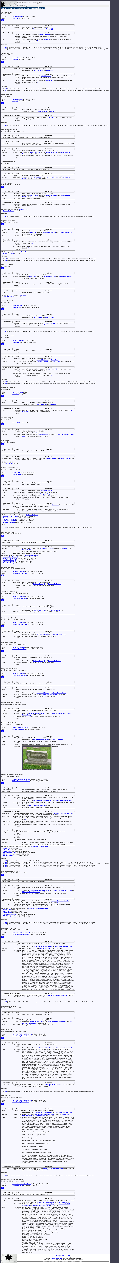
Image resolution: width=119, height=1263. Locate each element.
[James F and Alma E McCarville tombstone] (37, 767)
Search (27, 8)
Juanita (8, 253)
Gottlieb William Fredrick (21, 779)
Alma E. (18, 729)
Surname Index (11, 8)
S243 (6, 258)
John (16, 472)
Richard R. (9, 520)
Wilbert (7, 848)
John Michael (10, 518)
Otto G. (17, 305)
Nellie (32, 276)
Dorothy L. (9, 296)
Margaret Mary (10, 516)
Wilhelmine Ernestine (21, 781)
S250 (6, 216)
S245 (6, 527)
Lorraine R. (9, 519)
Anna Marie (40, 1115)
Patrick (17, 16)
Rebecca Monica (46, 548)
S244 (6, 863)
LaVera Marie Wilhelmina (44, 1114)
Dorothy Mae (45, 948)
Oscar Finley (35, 152)
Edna (6, 849)
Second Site (56, 1261)
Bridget (15, 18)
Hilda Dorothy (37, 805)
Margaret (17, 474)
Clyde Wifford (35, 177)
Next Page (41, 8)
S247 (6, 47)
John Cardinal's (51, 1261)
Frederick (47, 490)
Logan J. (18, 340)
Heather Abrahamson (56, 1258)
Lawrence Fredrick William (39, 890)
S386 (6, 861)
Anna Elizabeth (65, 232)
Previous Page (34, 8)
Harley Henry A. (9, 852)
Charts (18, 8)
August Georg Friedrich (21, 1184)
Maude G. (33, 195)
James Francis (20, 727)
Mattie (32, 232)
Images (23, 8)
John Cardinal (70, 1261)
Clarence (43, 361)
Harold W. (7, 851)
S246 (6, 49)
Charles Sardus (51, 152)
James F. (9, 522)
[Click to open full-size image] (50, 746)
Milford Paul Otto (49, 694)
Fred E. (17, 392)
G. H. (57, 361)
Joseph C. (8, 211)
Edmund (7, 854)
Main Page (3, 8)
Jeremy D (82, 1261)
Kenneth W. (8, 855)
